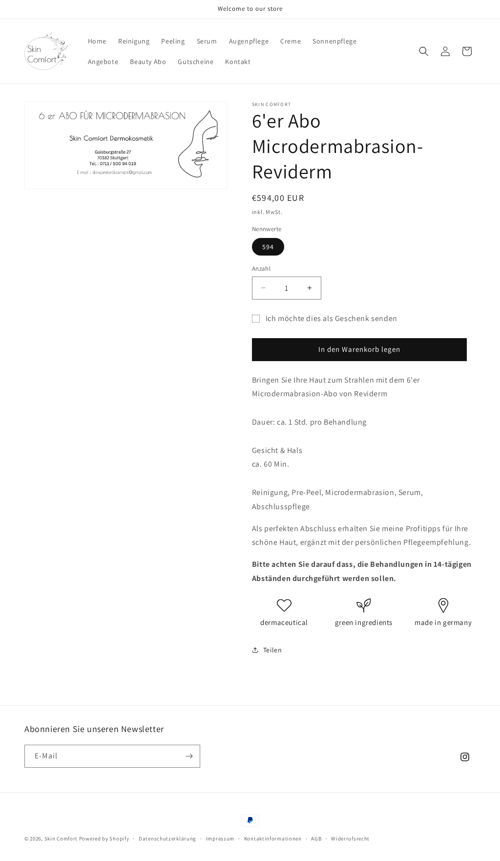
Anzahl (261, 268)
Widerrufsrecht (350, 838)
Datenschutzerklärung (167, 838)
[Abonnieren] (189, 756)
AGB (316, 838)
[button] (424, 51)
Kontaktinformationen (273, 838)
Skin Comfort (61, 838)
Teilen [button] (272, 650)
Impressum (220, 838)
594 (268, 246)
